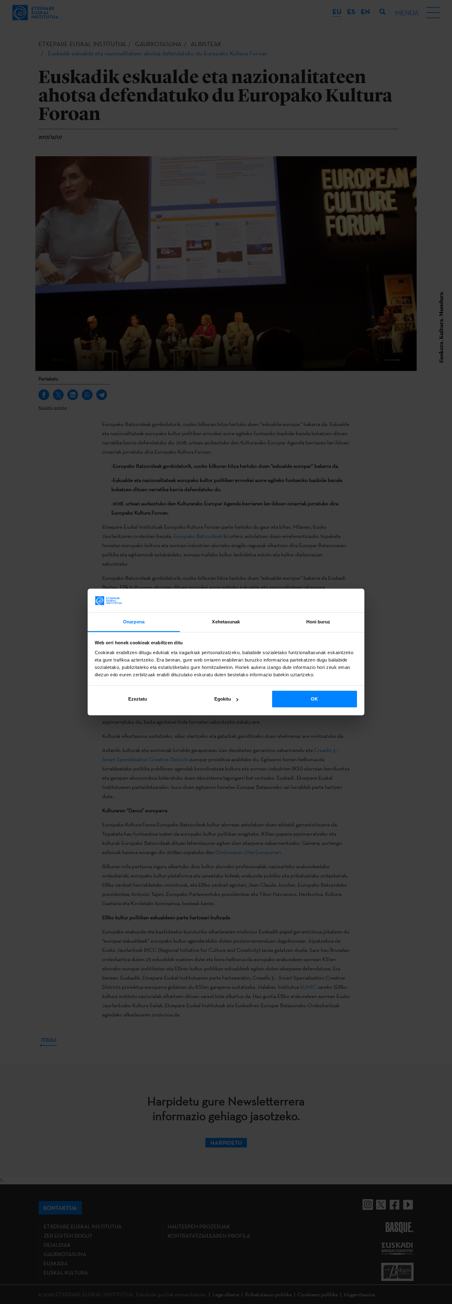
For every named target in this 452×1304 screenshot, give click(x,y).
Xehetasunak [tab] (226, 621)
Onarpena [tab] (134, 621)
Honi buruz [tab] (318, 621)
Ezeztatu (137, 699)
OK (314, 699)
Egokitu (222, 699)
